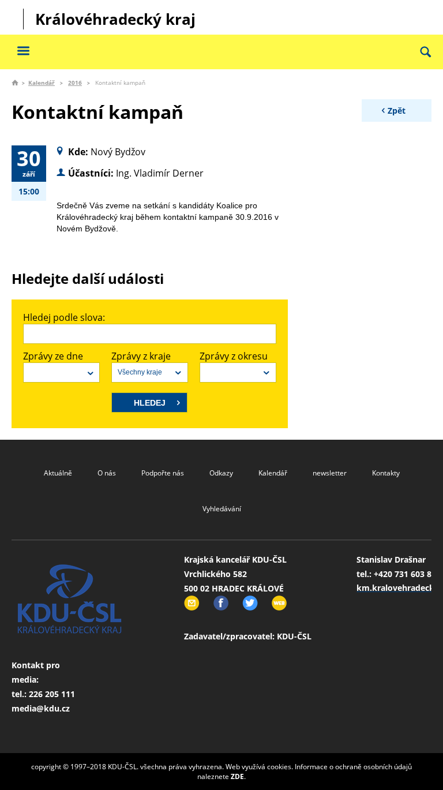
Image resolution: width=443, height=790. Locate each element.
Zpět (397, 110)
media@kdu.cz (41, 708)
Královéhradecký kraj (115, 19)
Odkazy (221, 473)
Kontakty (386, 473)
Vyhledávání (221, 509)
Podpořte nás (162, 473)
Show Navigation (23, 50)
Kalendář (41, 82)
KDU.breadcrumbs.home (15, 82)
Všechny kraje (140, 372)
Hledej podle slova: (64, 317)
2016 (75, 82)
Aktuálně (58, 473)
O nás (106, 473)
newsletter (330, 473)
